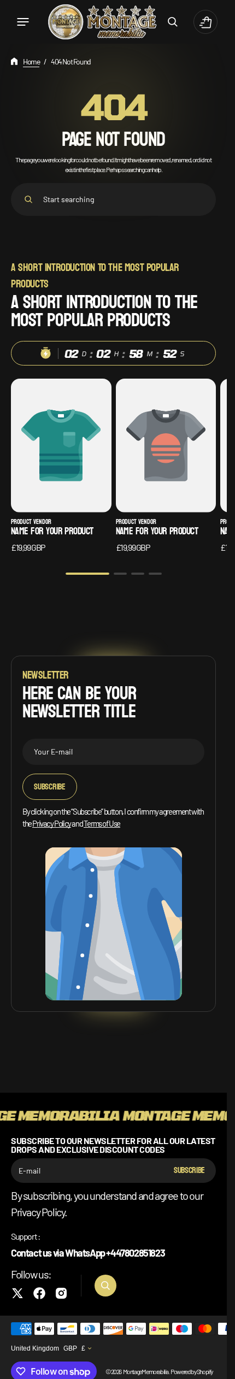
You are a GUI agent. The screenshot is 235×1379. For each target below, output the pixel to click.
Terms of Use (102, 823)
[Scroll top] (213, 1366)
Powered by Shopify (192, 1371)
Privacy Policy (51, 823)
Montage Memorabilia (145, 1371)
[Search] (28, 199)
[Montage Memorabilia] (102, 21)
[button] (23, 22)
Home (31, 61)
